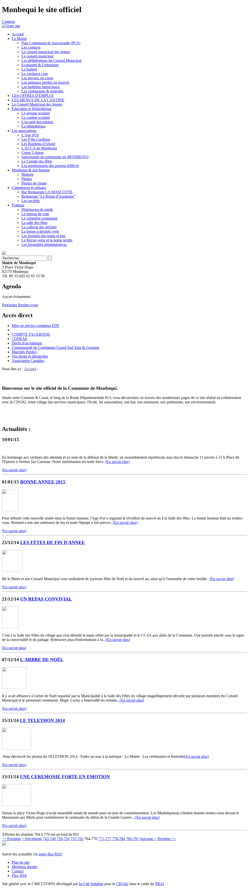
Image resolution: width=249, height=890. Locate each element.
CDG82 (122, 884)
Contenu (8, 21)
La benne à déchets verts (40, 231)
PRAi (159, 884)
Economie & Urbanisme (40, 65)
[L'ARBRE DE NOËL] (14, 688)
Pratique (18, 205)
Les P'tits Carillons (35, 139)
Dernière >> (166, 839)
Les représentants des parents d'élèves (50, 166)
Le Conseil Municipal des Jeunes (37, 104)
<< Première (11, 839)
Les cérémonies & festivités (42, 91)
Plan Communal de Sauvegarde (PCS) (50, 43)
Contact (18, 871)
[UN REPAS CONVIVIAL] (10, 627)
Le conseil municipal (37, 56)
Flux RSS (19, 875)
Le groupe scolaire (35, 113)
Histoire (27, 174)
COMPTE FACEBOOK (31, 334)
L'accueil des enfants (37, 122)
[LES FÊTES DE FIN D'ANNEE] (12, 570)
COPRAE (19, 339)
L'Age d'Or (30, 135)
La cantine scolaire (35, 117)
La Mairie (19, 39)
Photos (26, 179)
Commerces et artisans (29, 187)
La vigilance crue (34, 74)
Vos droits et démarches (30, 356)
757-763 (77, 839)
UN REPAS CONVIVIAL (46, 599)
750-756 (63, 839)
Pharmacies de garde (37, 209)
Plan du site (20, 862)
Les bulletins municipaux (40, 87)
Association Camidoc (28, 361)
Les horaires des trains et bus (43, 236)
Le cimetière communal (39, 218)
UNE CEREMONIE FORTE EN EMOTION (65, 776)
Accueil (18, 34)
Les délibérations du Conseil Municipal (51, 60)
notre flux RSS (50, 854)
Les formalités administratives (44, 244)
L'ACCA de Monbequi (39, 148)
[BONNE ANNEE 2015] (10, 510)
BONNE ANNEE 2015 (42, 481)
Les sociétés (30, 201)
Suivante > (148, 839)
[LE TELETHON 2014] (16, 748)
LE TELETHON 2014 (42, 720)
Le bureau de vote (35, 214)
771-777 (104, 839)
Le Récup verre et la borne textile (46, 240)
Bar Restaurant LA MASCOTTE (47, 192)
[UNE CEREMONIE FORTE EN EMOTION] (16, 805)
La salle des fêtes (34, 223)
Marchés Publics (24, 352)
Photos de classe (33, 183)
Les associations (24, 131)
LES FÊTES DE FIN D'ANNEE (52, 542)
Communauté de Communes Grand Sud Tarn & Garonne (55, 347)
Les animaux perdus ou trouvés (45, 82)
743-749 (49, 839)
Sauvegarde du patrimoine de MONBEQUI (55, 157)
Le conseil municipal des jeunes (45, 52)
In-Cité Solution (91, 884)
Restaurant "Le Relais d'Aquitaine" (48, 196)
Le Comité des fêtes (36, 161)
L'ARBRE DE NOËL (41, 659)
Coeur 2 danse (32, 152)
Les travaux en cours (37, 78)
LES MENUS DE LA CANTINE (38, 100)
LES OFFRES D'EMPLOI (32, 95)
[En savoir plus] (117, 462)
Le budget (29, 69)
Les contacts (30, 47)
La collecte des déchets (39, 227)
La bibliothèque (33, 126)
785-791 (132, 839)
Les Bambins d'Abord (38, 144)
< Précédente (32, 839)
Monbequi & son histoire (31, 170)
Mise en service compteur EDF (35, 326)
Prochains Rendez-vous (20, 305)
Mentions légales (24, 867)
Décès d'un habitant (27, 343)
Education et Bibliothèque (32, 109)
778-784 (118, 839)
